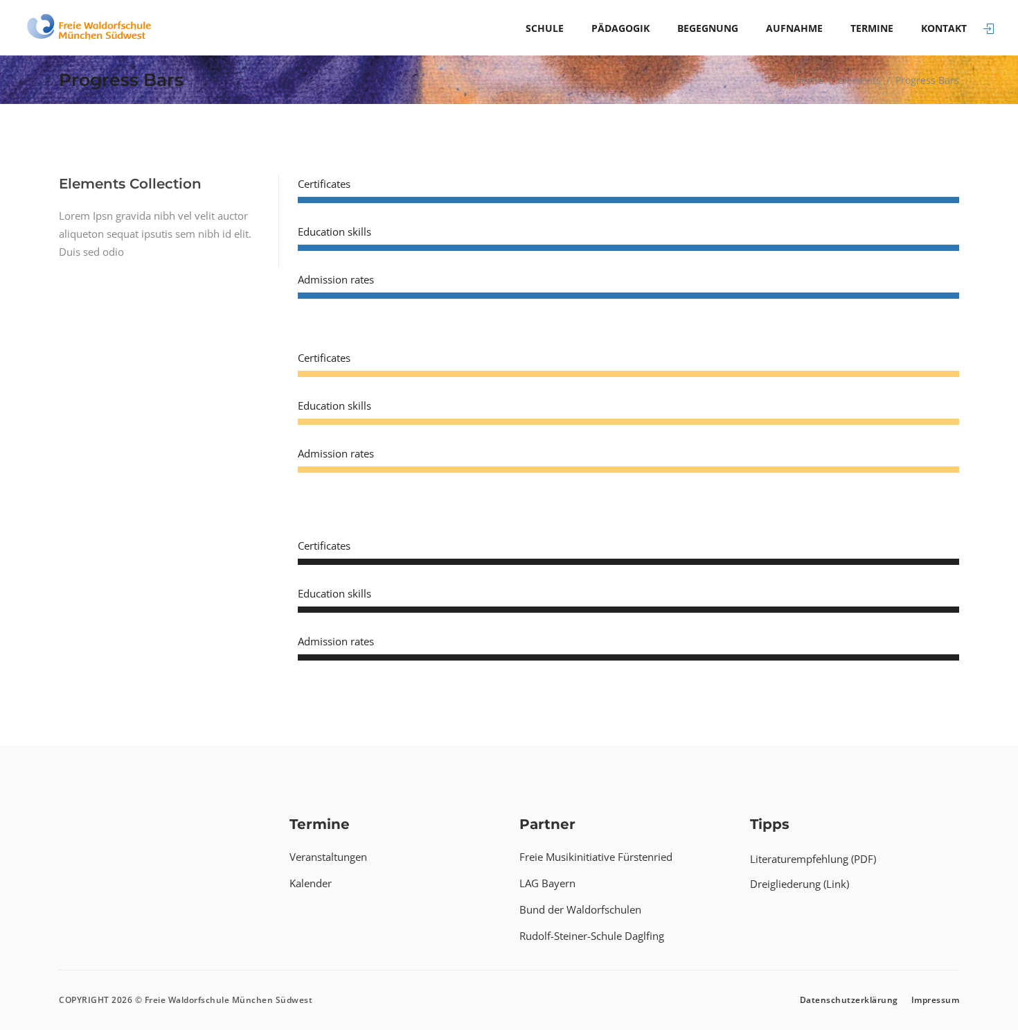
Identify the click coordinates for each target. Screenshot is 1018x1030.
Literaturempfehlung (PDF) (813, 859)
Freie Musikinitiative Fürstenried (595, 857)
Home (809, 80)
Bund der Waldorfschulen (580, 909)
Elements (859, 80)
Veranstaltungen (328, 857)
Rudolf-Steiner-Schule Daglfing (591, 936)
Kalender (310, 883)
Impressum (935, 1000)
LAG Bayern (547, 883)
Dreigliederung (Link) (799, 884)
